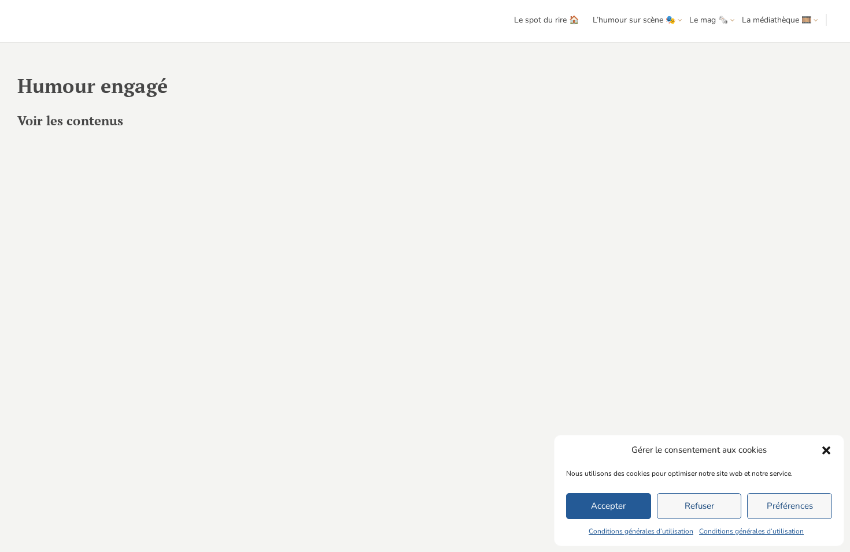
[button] (826, 450)
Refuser (699, 506)
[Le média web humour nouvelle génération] (43, 21)
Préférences (790, 506)
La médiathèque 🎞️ (776, 19)
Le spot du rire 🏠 (546, 19)
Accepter (608, 506)
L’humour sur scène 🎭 (634, 19)
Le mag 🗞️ (708, 19)
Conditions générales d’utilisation (641, 531)
